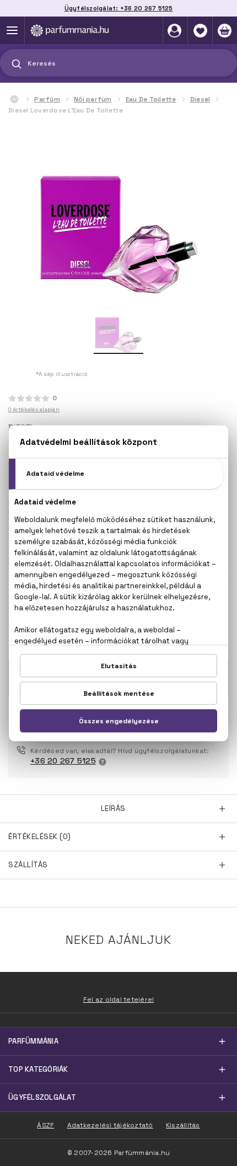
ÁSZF (45, 1125)
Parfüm (47, 99)
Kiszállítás (183, 1125)
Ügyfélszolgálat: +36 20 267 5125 (118, 8)
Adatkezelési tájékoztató (110, 1125)
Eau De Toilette (151, 99)
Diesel (200, 99)
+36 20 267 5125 (63, 761)
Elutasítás (119, 665)
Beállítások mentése (118, 693)
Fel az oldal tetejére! (118, 999)
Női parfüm (93, 99)
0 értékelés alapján (34, 409)
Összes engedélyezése (119, 720)
